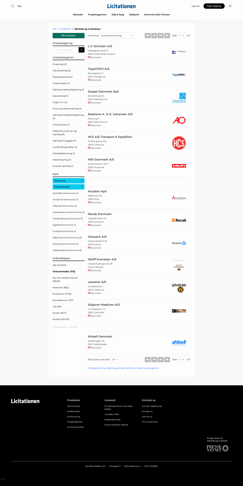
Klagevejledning (112, 419)
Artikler (61, 319)
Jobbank (134, 14)
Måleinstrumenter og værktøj (65, 133)
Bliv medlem (68, 35)
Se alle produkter (75, 427)
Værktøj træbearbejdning (68, 89)
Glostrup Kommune (65, 244)
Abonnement (73, 406)
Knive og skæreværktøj (67, 108)
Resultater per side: (99, 359)
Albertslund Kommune (67, 237)
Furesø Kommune (64, 231)
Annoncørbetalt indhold (116, 424)
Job (57, 306)
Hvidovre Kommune (65, 199)
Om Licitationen (150, 422)
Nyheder (78, 14)
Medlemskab (73, 411)
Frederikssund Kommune (69, 212)
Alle (55, 29)
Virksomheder (64, 271)
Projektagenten (97, 14)
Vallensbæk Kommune (67, 250)
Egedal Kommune (64, 225)
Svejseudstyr (61, 83)
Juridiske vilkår (111, 414)
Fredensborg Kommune (68, 218)
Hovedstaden (62, 186)
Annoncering (73, 416)
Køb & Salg (118, 14)
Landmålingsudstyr (65, 147)
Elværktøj (60, 64)
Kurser (59, 313)
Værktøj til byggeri (64, 140)
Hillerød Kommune (65, 206)
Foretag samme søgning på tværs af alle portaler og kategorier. (123, 368)
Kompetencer (63, 300)
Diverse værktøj (63, 166)
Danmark (59, 180)
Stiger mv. (60, 102)
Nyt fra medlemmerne (65, 280)
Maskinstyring (62, 159)
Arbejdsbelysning (64, 153)
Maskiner (61, 287)
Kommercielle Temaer (157, 14)
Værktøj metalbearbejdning (68, 117)
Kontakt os (147, 411)
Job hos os (147, 416)
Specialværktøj (63, 77)
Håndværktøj (62, 70)
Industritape (61, 124)
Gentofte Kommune (65, 193)
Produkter (65, 29)
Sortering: (93, 35)
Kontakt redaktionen (152, 406)
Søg (19, 6)
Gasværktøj (60, 96)
